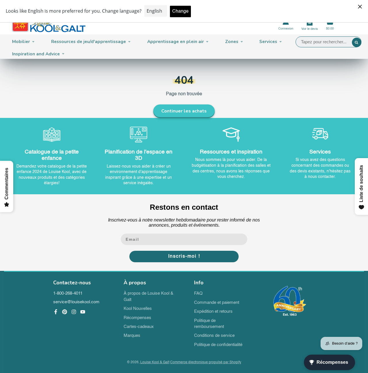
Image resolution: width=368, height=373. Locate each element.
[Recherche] (357, 42)
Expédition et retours (213, 311)
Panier (330, 24)
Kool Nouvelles (138, 308)
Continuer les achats (184, 111)
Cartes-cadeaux (139, 327)
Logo (48, 24)
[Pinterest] (64, 311)
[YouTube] (82, 311)
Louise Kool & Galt (154, 362)
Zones (231, 41)
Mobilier (21, 41)
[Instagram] (73, 311)
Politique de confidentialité (218, 345)
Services (268, 41)
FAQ (198, 293)
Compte (285, 24)
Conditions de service (214, 335)
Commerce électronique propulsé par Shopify (205, 362)
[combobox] (328, 41)
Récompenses (137, 318)
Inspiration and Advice (36, 54)
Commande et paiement (216, 302)
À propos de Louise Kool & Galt (148, 296)
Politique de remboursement (209, 323)
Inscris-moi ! (184, 256)
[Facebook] (55, 311)
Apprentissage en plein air (175, 41)
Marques (132, 335)
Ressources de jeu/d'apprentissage (88, 41)
